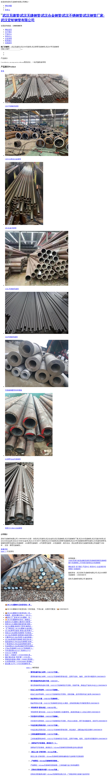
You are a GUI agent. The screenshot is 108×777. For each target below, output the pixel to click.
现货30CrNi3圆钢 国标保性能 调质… (18, 624)
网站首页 (8, 30)
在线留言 (8, 43)
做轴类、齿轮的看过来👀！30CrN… (18, 615)
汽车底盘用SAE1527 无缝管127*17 (18, 650)
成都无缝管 (85, 560)
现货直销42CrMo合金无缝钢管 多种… (19, 642)
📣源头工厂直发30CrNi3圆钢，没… (18, 617)
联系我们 (8, 41)
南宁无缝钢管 (73, 563)
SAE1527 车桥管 (11, 653)
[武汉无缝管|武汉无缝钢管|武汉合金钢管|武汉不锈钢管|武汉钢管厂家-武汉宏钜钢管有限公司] (54, 20)
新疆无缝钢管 (101, 560)
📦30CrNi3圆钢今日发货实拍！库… (18, 605)
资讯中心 (8, 36)
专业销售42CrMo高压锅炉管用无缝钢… (19, 646)
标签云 (7, 10)
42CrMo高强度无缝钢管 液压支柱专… (19, 639)
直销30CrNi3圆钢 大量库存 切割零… (18, 622)
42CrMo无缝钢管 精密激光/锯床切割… (19, 635)
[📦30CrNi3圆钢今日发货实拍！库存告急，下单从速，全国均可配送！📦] (32, 601)
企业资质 (8, 38)
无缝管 (87, 563)
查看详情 (4, 549)
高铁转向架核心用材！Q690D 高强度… (19, 659)
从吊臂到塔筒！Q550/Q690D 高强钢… (19, 661)
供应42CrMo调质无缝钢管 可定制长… (19, 633)
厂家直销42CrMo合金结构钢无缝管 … (19, 644)
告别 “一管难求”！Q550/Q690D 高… (18, 655)
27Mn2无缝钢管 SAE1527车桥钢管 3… (19, 648)
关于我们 (8, 32)
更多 (2, 71)
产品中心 (8, 34)
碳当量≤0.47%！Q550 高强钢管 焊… (18, 664)
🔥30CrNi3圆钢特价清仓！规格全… (18, 620)
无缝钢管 (93, 560)
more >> (4, 551)
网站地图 (8, 6)
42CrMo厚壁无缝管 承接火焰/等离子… (19, 631)
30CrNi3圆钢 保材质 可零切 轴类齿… (18, 626)
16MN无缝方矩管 (74, 560)
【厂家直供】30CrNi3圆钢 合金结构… (19, 628)
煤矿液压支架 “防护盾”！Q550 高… (18, 657)
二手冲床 (81, 563)
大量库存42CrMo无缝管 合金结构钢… (19, 637)
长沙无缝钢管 (95, 563)
